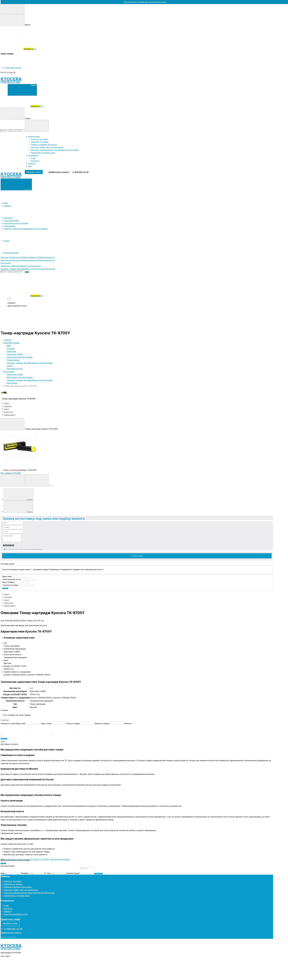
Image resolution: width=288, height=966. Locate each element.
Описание (6, 403)
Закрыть (3, 741)
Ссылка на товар (10, 585)
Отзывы (6, 409)
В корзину (3, 863)
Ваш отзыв (46, 723)
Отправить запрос (137, 555)
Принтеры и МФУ (8, 266)
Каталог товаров (27, 189)
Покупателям (34, 136)
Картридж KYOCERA (60, 859)
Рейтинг (128, 723)
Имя (3, 873)
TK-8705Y (44, 859)
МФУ (9, 345)
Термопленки (13, 360)
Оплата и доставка (39, 139)
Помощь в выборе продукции (44, 144)
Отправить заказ (98, 873)
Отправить (5, 588)
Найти (27, 272)
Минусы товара (102, 723)
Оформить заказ (33, 172)
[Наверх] (12, 322)
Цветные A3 (6, 257)
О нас (33, 158)
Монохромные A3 (31, 257)
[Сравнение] (19, 284)
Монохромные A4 (47, 257)
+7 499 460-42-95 (12, 67)
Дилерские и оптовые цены (43, 153)
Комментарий (72, 873)
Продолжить (4, 738)
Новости (31, 163)
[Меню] (12, 8)
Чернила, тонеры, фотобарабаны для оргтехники (22, 269)
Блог (30, 166)
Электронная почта (11, 579)
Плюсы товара (73, 723)
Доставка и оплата (8, 412)
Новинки (11, 348)
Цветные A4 (17, 257)
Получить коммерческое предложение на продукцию (55, 150)
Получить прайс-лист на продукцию (47, 147)
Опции (10, 366)
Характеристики (7, 406)
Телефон (25, 873)
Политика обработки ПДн (36, 549)
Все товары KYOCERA (11, 473)
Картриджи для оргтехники (28, 266)
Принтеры (11, 351)
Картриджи (6, 263)
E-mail (47, 873)
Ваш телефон (8, 582)
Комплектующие (14, 368)
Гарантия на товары (40, 142)
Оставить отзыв (4, 720)
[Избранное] (42, 284)
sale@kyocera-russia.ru (58, 172)
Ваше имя (7, 576)
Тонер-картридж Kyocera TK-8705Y (22, 859)
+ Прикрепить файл (8, 545)
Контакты (35, 161)
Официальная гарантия (9, 415)
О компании (33, 155)
